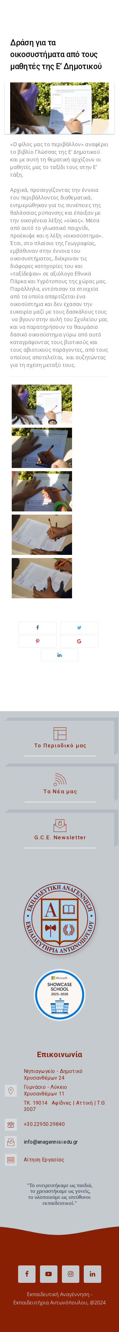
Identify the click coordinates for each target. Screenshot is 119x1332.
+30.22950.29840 (44, 1124)
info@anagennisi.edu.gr (51, 1142)
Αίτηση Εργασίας (44, 1160)
